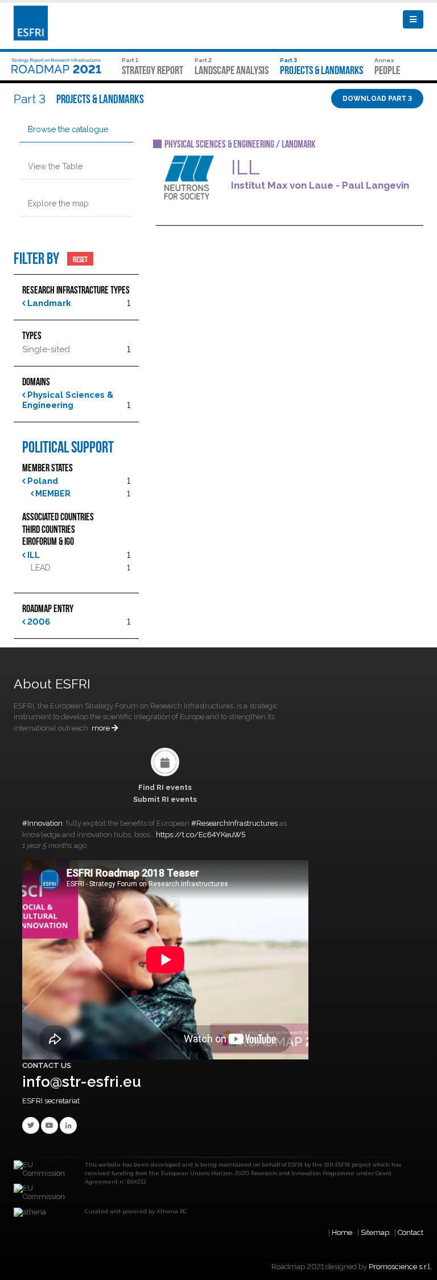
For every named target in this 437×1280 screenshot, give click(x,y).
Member (52, 493)
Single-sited (46, 349)
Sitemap (375, 1232)
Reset (80, 259)
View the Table (55, 166)
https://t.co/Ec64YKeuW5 (200, 834)
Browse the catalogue (68, 129)
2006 (37, 622)
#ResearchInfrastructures (234, 823)
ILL (32, 555)
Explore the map (58, 203)
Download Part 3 (377, 99)
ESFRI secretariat (51, 1100)
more (102, 728)
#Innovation (42, 823)
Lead (41, 567)
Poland (41, 481)
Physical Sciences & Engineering (67, 400)
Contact (410, 1232)
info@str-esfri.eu (81, 1081)
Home (342, 1232)
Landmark (48, 303)
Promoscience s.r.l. (400, 1266)
